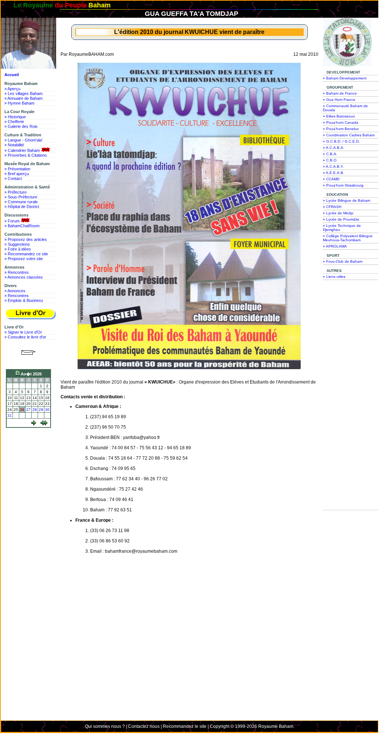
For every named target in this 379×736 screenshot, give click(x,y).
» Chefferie (14, 121)
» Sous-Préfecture (20, 197)
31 (9, 415)
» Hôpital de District (21, 206)
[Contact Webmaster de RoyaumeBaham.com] (28, 360)
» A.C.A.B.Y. (333, 166)
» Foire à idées (17, 249)
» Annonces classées (23, 277)
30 (47, 410)
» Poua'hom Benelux (341, 129)
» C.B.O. (330, 160)
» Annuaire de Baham (23, 98)
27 (28, 410)
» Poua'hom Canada (340, 122)
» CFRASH (332, 207)
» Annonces (14, 291)
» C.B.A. (330, 154)
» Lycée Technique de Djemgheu (342, 228)
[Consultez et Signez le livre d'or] (30, 314)
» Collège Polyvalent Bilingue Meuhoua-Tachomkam (348, 238)
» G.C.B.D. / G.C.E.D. (341, 141)
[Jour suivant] (33, 424)
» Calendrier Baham (22, 150)
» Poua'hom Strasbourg (343, 185)
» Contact (13, 178)
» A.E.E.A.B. (333, 173)
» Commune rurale (21, 202)
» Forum (12, 221)
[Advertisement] (30, 457)
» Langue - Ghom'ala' (23, 140)
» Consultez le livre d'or (25, 337)
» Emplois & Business (23, 300)
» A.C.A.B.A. (333, 148)
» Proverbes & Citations (25, 155)
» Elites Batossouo (339, 116)
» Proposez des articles (25, 239)
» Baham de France (340, 93)
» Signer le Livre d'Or (23, 332)
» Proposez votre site (23, 258)
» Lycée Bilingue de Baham (346, 200)
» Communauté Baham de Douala (345, 108)
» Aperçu (12, 88)
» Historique (15, 117)
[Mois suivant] (44, 424)
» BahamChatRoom (22, 226)
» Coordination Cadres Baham (349, 135)
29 (41, 410)
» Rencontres (16, 272)
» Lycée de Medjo (338, 213)
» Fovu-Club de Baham (342, 261)
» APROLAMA (335, 246)
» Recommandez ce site (26, 254)
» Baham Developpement (344, 78)
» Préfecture (15, 192)
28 (35, 410)
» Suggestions (17, 244)
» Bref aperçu (16, 173)
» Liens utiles (334, 277)
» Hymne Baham (19, 103)
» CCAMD (331, 179)
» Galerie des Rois (21, 126)
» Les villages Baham (23, 93)
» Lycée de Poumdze (341, 219)
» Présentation (17, 169)
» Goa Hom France (339, 100)
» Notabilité (14, 145)
